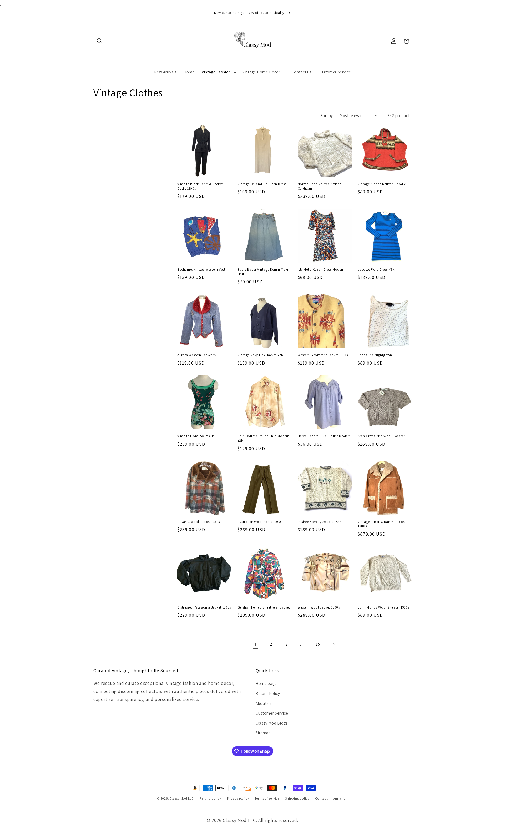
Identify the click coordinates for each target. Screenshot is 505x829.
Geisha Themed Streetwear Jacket (264, 607)
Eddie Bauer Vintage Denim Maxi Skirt (263, 272)
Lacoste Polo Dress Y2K (376, 270)
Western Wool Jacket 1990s (319, 607)
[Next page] (333, 644)
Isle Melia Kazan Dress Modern (321, 270)
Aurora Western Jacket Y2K (198, 355)
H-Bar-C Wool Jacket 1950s (198, 522)
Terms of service (267, 798)
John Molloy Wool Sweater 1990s (383, 607)
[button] (99, 41)
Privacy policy (238, 798)
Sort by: (327, 115)
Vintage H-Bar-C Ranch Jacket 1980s (381, 524)
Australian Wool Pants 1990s (260, 522)
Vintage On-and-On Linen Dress (262, 184)
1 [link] (255, 644)
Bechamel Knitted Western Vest (201, 270)
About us (264, 703)
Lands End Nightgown (375, 355)
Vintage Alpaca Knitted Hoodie (382, 184)
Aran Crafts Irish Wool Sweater (381, 436)
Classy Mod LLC (182, 798)
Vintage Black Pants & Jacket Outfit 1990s (200, 186)
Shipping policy (297, 798)
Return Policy (268, 693)
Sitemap (263, 732)
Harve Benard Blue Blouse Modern (324, 436)
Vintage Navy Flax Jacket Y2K (260, 355)
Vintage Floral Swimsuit (195, 436)
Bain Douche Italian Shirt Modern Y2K (263, 438)
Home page (266, 683)
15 (318, 644)
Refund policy (210, 798)
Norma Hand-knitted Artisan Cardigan (320, 186)
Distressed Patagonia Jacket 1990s (204, 607)
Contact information (331, 798)
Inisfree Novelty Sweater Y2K (319, 522)
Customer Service (272, 713)
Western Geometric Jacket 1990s (323, 355)
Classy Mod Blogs (272, 723)
